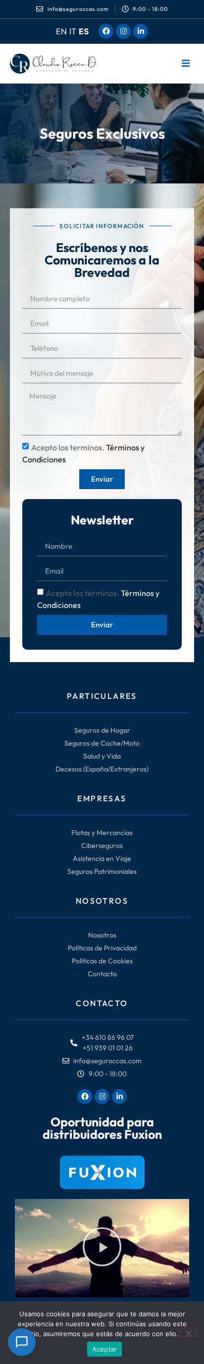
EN (61, 31)
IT (72, 31)
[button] (185, 63)
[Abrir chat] (22, 1342)
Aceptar (104, 1349)
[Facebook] (106, 31)
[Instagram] (123, 31)
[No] (188, 1332)
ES (84, 31)
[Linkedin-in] (140, 31)
